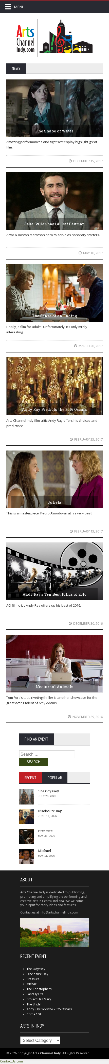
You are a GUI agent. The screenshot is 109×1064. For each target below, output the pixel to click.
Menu (19, 6)
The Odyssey (48, 791)
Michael (44, 850)
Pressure (45, 830)
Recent (31, 778)
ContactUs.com (11, 1061)
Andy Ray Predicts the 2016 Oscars (54, 409)
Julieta (54, 502)
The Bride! (34, 1004)
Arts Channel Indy (54, 38)
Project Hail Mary (39, 999)
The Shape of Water (54, 130)
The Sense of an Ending (54, 315)
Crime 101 (34, 1014)
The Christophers (39, 989)
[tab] (30, 777)
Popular (55, 778)
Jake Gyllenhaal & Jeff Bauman (54, 223)
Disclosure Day (50, 811)
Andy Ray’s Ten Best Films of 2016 (54, 594)
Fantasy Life (35, 994)
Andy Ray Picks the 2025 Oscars (49, 1009)
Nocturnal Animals (54, 686)
